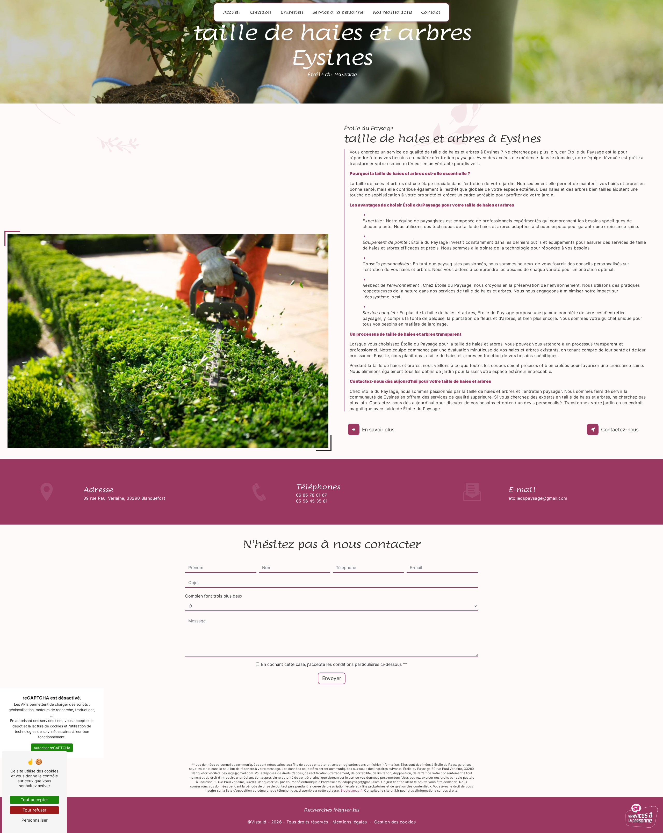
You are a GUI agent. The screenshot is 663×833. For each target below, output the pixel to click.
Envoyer (331, 678)
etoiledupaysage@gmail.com (538, 498)
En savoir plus (378, 429)
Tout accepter (34, 799)
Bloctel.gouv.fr (352, 790)
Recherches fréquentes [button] (331, 810)
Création (260, 12)
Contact (430, 12)
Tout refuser (34, 810)
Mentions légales (350, 821)
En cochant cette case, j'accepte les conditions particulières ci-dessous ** (334, 664)
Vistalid (258, 821)
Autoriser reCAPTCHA (52, 748)
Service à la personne (337, 12)
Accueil (232, 12)
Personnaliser (34, 820)
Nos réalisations (392, 12)
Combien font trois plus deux (213, 596)
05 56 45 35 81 (311, 501)
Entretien (291, 12)
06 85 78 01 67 (311, 495)
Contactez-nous (620, 429)
